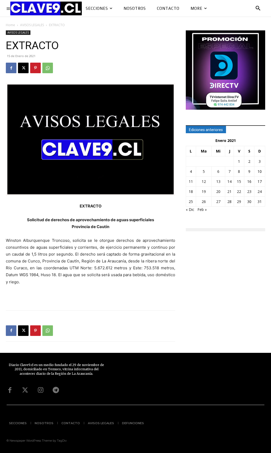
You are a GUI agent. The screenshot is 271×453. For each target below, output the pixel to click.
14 (229, 181)
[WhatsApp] (47, 68)
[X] (23, 68)
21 (229, 191)
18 (191, 191)
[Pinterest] (35, 68)
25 (191, 201)
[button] (258, 8)
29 (239, 201)
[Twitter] (25, 390)
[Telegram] (56, 390)
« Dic (190, 209)
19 (204, 191)
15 (239, 181)
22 (239, 191)
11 (191, 181)
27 (218, 201)
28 (229, 201)
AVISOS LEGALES (32, 25)
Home (10, 25)
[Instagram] (40, 390)
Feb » (202, 209)
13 (218, 181)
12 (204, 181)
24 (260, 191)
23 (249, 191)
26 (204, 201)
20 (218, 191)
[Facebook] (11, 68)
